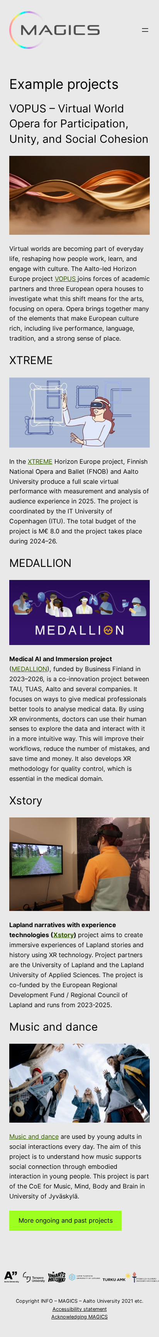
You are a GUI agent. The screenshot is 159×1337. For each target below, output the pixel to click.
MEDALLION (29, 669)
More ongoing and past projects (66, 1220)
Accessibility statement (79, 1309)
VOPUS (66, 278)
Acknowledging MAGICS (79, 1317)
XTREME (40, 461)
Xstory (63, 935)
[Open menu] (145, 30)
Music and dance (34, 1136)
